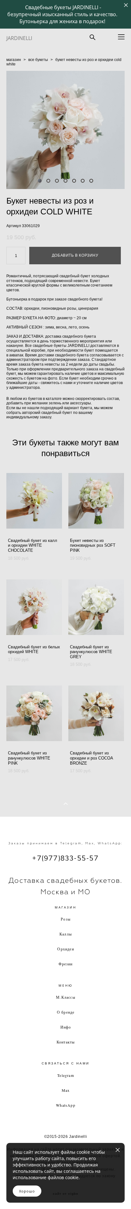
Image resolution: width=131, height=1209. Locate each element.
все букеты (38, 59)
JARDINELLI (19, 38)
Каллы (65, 933)
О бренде (66, 1012)
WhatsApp (65, 1105)
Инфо (65, 1027)
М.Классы (65, 997)
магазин (13, 59)
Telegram (65, 1075)
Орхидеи (65, 948)
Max (66, 1090)
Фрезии (65, 963)
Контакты (66, 1041)
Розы (66, 919)
